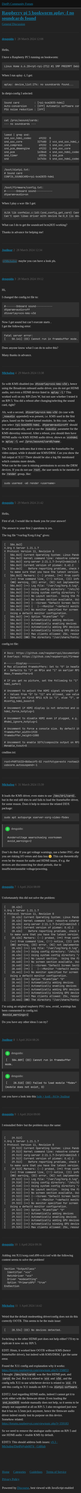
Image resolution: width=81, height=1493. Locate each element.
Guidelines (36, 1471)
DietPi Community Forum (17, 3)
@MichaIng (10, 260)
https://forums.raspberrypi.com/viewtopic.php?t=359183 (35, 1423)
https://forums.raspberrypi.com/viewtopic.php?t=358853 (35, 1370)
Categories (19, 1471)
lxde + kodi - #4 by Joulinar (53, 1096)
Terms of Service (56, 1471)
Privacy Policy (10, 1479)
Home (5, 1471)
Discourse (23, 1487)
